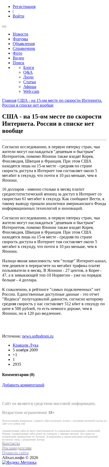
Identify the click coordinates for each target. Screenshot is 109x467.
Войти (18, 16)
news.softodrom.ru (37, 336)
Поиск (18, 62)
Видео (18, 58)
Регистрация (24, 6)
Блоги (28, 67)
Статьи (29, 82)
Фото (17, 53)
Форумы (20, 39)
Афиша (29, 86)
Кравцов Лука (25, 345)
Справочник (24, 48)
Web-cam (31, 91)
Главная (9, 100)
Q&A (28, 72)
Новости (20, 34)
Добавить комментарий (23, 385)
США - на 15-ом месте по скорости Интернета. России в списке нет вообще (52, 102)
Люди (28, 77)
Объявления (24, 43)
